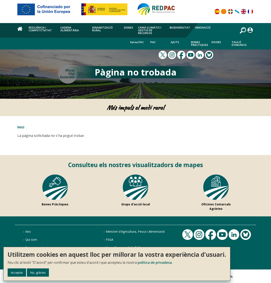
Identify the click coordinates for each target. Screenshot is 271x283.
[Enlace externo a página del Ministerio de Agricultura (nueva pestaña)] (105, 11)
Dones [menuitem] (128, 27)
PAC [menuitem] (153, 42)
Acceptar (17, 273)
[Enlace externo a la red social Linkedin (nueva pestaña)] (200, 54)
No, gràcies (38, 273)
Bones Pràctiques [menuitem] (199, 43)
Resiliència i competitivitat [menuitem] (40, 29)
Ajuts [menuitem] (175, 42)
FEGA (109, 240)
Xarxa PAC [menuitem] (137, 42)
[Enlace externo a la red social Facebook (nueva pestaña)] (182, 54)
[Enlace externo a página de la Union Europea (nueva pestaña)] (46, 11)
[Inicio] (158, 11)
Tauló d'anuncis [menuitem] (239, 43)
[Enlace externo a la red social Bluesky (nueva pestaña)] (209, 54)
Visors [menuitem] (216, 42)
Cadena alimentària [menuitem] (69, 29)
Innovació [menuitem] (202, 27)
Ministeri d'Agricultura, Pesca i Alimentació (135, 231)
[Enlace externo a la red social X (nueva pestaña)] (163, 54)
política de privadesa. (155, 262)
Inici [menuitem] (20, 31)
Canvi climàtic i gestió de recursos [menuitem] (149, 30)
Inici (20, 127)
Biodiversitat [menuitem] (180, 27)
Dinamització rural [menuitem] (102, 29)
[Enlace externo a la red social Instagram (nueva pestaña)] (172, 54)
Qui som (31, 240)
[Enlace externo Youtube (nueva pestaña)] (191, 54)
